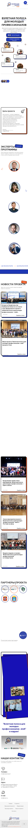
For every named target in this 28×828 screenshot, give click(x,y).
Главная (10, 803)
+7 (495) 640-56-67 (5, 774)
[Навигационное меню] (25, 2)
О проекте (17, 803)
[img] (23, 635)
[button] (14, 550)
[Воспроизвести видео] (14, 743)
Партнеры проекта (9, 808)
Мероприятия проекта (10, 806)
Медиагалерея (20, 806)
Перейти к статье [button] (20, 315)
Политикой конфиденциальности (14, 826)
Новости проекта (19, 808)
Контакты (14, 811)
